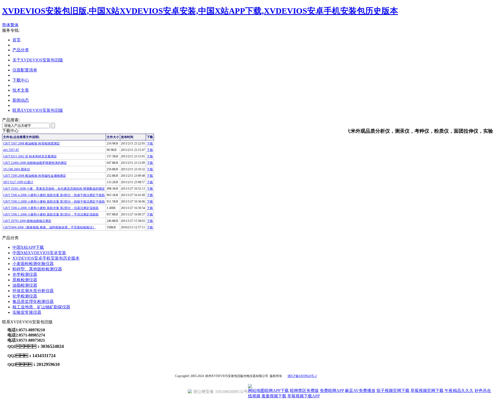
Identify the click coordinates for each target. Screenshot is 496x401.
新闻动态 (20, 100)
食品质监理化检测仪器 (33, 301)
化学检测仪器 (24, 296)
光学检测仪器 (24, 274)
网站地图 (256, 390)
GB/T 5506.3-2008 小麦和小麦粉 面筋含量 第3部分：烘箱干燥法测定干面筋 (54, 201)
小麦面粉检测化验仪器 (33, 263)
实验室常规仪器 (26, 312)
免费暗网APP (332, 390)
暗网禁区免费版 (304, 390)
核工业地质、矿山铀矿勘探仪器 (41, 307)
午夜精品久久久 (459, 390)
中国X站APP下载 (28, 247)
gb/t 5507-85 (11, 150)
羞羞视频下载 (273, 396)
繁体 (14, 25)
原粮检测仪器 (24, 280)
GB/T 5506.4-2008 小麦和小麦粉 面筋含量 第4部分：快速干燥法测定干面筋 (54, 195)
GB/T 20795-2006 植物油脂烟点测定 (27, 221)
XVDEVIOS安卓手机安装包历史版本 (46, 258)
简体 (6, 25)
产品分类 (20, 50)
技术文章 (20, 90)
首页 (16, 40)
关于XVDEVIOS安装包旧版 (37, 60)
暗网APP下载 (277, 390)
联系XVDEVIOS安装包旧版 (37, 110)
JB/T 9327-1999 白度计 (18, 182)
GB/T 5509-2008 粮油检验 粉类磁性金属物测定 (34, 176)
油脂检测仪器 (24, 285)
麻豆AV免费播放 (360, 390)
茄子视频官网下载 (392, 390)
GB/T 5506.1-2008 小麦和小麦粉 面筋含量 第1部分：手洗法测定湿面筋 (51, 214)
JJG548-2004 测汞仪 (16, 169)
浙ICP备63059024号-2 (302, 376)
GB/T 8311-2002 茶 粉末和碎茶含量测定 (30, 156)
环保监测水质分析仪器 (33, 290)
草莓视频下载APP (303, 396)
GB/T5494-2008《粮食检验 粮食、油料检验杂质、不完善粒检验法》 (49, 227)
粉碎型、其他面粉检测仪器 (37, 269)
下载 (150, 143)
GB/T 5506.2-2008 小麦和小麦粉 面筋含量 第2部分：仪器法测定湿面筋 (51, 208)
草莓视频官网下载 (427, 390)
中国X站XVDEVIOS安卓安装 (39, 253)
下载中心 (20, 80)
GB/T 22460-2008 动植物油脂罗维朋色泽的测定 (35, 163)
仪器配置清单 (24, 70)
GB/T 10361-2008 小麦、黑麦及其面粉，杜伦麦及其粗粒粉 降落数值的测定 (54, 188)
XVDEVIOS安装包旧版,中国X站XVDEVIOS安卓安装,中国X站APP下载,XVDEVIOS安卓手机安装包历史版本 (200, 10)
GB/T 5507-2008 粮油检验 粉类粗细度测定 (31, 143)
